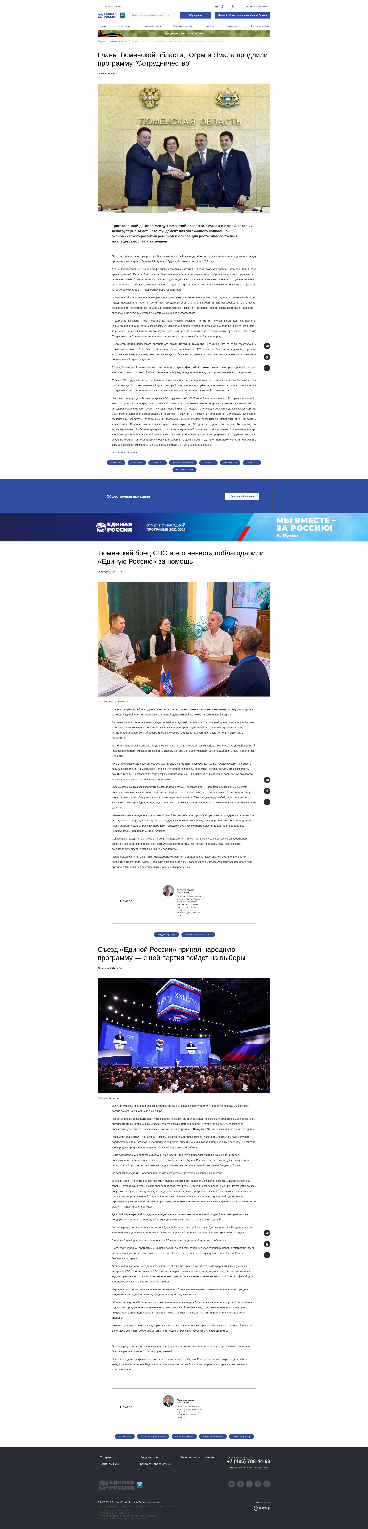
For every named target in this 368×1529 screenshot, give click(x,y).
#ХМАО (208, 462)
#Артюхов (116, 462)
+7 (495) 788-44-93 (248, 1461)
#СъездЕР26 (125, 1436)
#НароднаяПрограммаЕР (153, 1436)
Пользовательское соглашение (114, 1510)
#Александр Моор (241, 1436)
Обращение (195, 15)
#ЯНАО (251, 462)
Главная (101, 41)
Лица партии (125, 26)
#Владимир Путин (184, 1436)
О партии (102, 26)
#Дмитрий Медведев (213, 1436)
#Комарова (136, 462)
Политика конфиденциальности (114, 1513)
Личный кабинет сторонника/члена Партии (242, 15)
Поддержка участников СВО (184, 33)
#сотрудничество (184, 470)
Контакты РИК (109, 1464)
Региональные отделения (197, 1457)
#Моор (157, 462)
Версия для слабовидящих (257, 6)
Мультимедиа (232, 26)
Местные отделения (182, 26)
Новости (135, 41)
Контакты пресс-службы (156, 1464)
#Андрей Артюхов (166, 934)
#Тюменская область (183, 462)
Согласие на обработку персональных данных (122, 1519)
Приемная (209, 26)
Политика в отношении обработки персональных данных (127, 1516)
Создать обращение (242, 496)
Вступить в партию (260, 26)
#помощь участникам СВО (198, 934)
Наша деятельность (152, 26)
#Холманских (230, 462)
